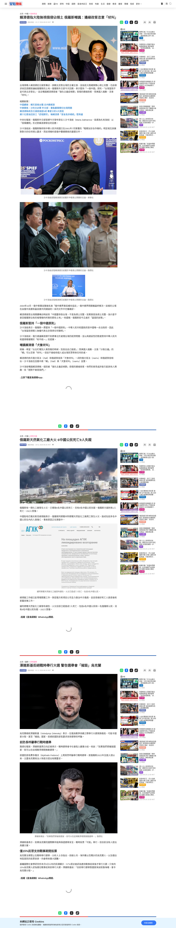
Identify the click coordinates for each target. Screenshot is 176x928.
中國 (26, 14)
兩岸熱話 (33, 14)
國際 (26, 662)
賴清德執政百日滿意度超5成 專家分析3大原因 (42, 111)
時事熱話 (142, 75)
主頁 (21, 14)
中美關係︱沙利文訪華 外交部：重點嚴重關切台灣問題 (46, 108)
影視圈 (142, 50)
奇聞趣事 (142, 62)
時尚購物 (142, 112)
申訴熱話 (142, 137)
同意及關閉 (148, 923)
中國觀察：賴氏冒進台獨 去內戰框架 (37, 105)
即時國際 (33, 662)
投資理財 (142, 100)
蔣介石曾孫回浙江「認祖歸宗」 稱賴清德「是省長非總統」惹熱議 (51, 114)
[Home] (16, 4)
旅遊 (141, 125)
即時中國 (33, 436)
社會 (141, 38)
